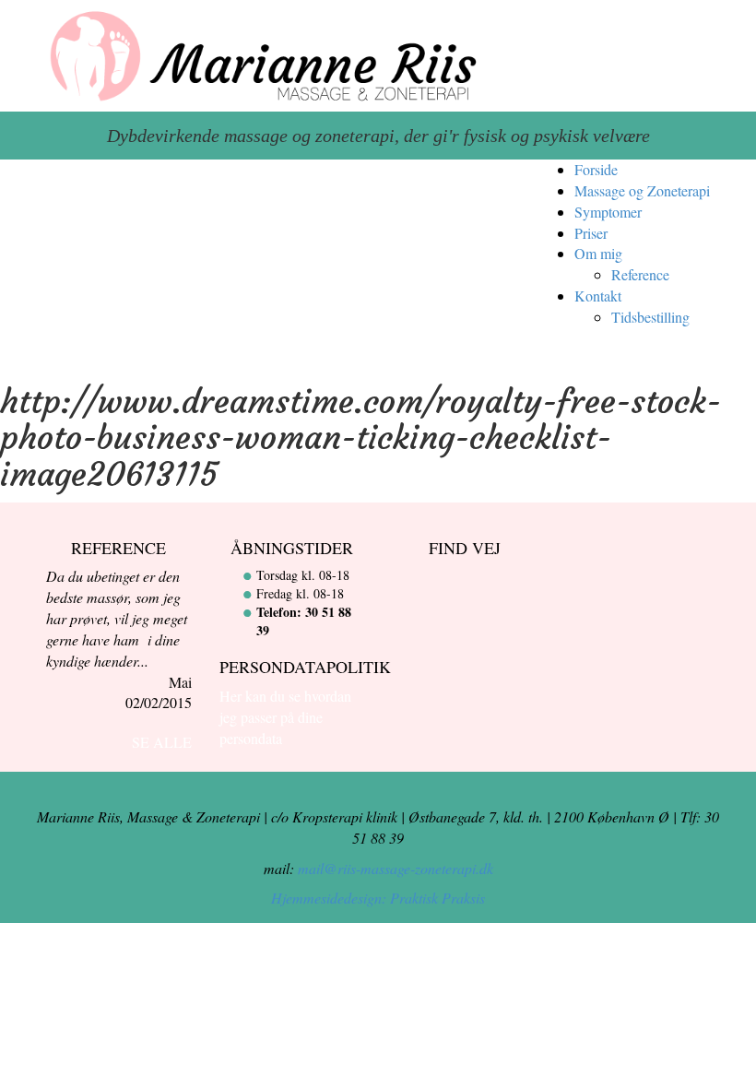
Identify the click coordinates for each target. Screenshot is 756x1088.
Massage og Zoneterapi (642, 190)
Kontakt (597, 295)
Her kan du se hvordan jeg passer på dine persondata (285, 717)
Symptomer (608, 211)
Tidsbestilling (650, 316)
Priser (591, 232)
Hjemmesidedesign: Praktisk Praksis (378, 897)
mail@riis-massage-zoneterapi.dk (395, 868)
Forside (596, 169)
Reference (640, 274)
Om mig (598, 253)
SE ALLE (162, 741)
